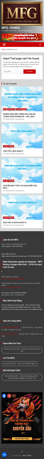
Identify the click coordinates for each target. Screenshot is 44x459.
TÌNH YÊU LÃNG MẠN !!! (13, 151)
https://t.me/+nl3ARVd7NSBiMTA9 (13, 279)
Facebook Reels (9, 109)
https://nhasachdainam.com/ (11, 327)
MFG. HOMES (11, 27)
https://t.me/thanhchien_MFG (11, 288)
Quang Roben (19, 119)
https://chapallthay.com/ (10, 334)
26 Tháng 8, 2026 (8, 119)
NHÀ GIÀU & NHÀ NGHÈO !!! (14, 222)
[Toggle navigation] (4, 44)
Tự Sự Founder (10, 83)
